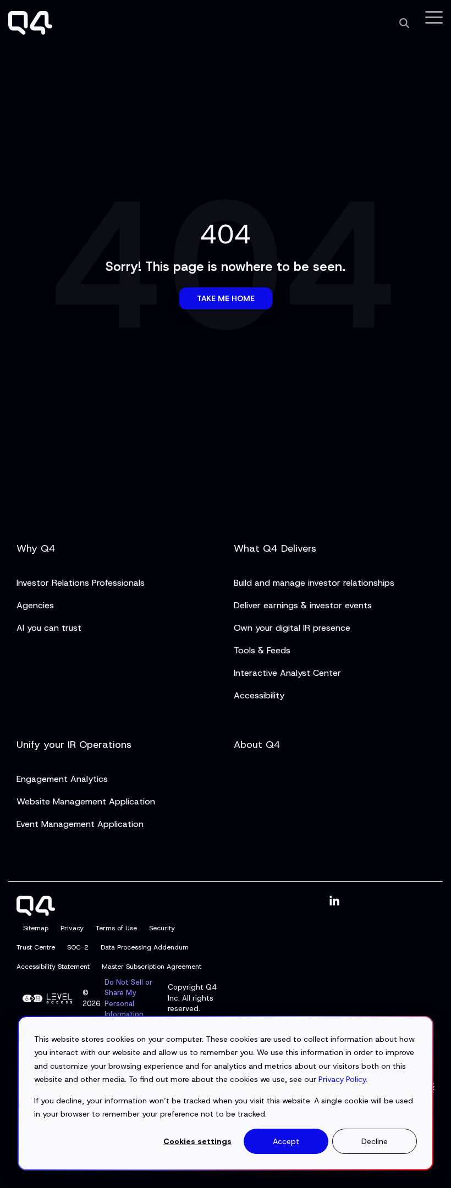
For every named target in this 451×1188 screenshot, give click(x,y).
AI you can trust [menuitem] (48, 628)
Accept (286, 1141)
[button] (434, 16)
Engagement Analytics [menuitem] (62, 779)
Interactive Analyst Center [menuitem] (287, 673)
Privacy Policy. (342, 1079)
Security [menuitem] (162, 928)
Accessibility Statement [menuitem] (53, 966)
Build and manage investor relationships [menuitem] (314, 583)
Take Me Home (226, 298)
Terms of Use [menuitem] (116, 928)
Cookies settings (197, 1141)
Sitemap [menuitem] (35, 928)
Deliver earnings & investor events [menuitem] (303, 605)
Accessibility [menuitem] (259, 695)
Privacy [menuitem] (72, 928)
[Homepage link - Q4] (35, 909)
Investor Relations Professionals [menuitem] (80, 583)
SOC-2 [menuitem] (78, 947)
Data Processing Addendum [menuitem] (145, 947)
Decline (374, 1141)
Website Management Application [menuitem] (85, 801)
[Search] (404, 23)
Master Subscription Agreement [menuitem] (151, 966)
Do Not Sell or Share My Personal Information (128, 998)
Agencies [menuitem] (35, 605)
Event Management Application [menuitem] (80, 824)
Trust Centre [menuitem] (35, 947)
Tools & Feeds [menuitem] (262, 650)
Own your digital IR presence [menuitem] (292, 628)
